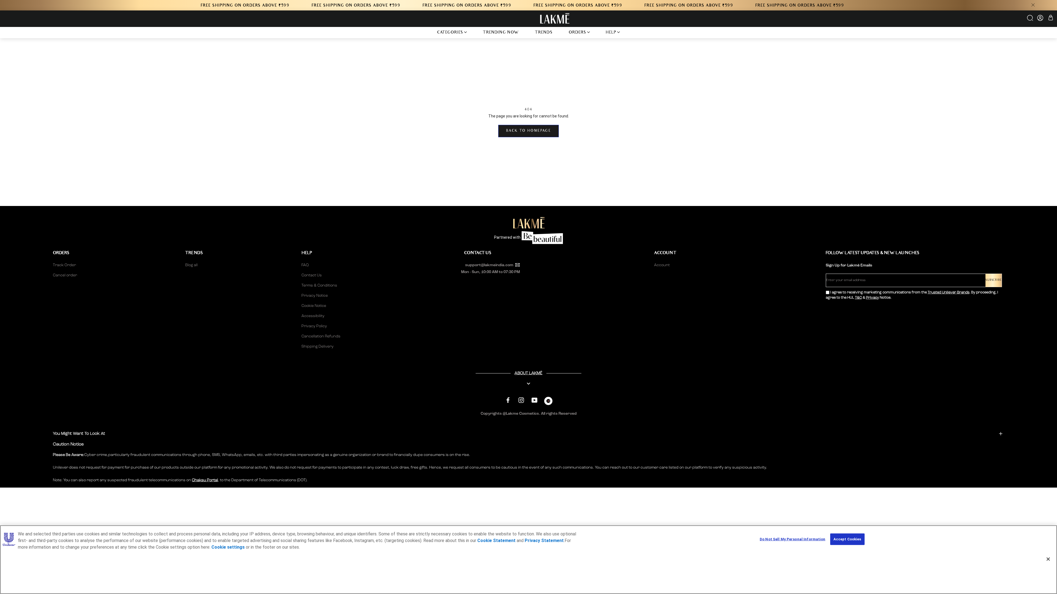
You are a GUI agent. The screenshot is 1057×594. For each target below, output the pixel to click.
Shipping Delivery (317, 346)
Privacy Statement (544, 540)
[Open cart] (1050, 18)
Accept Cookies (847, 539)
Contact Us (311, 275)
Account (662, 265)
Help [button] (611, 33)
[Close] (1048, 559)
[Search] (1030, 20)
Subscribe (993, 280)
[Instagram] (521, 400)
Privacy (872, 297)
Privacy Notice (314, 296)
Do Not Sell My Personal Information (793, 539)
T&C (858, 297)
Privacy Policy (314, 326)
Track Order (64, 265)
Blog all (191, 265)
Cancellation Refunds (320, 336)
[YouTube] (534, 400)
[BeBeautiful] (548, 402)
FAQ (305, 265)
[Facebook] (508, 400)
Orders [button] (577, 33)
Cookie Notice (313, 306)
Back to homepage (528, 131)
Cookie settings (228, 547)
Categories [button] (450, 33)
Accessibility (313, 316)
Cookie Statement (496, 540)
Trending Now (501, 33)
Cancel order (65, 275)
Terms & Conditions (319, 285)
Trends (544, 33)
